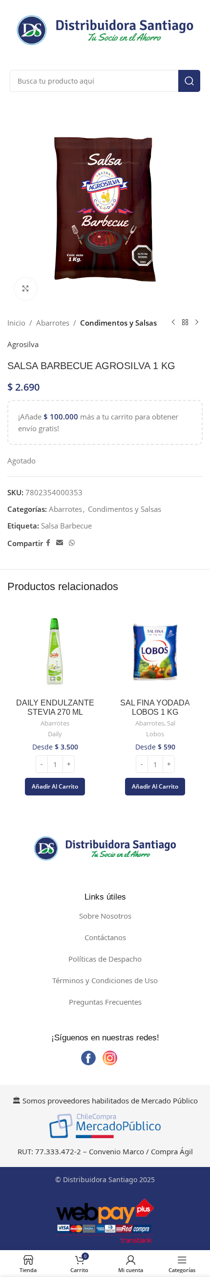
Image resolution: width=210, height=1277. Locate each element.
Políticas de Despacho (105, 959)
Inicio (16, 323)
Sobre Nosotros (105, 916)
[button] (55, 786)
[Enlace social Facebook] (48, 543)
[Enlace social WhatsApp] (72, 543)
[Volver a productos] (185, 323)
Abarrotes (52, 323)
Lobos (155, 734)
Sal (171, 723)
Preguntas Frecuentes (105, 1002)
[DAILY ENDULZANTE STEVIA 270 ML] (55, 652)
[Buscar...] (189, 81)
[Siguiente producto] (197, 323)
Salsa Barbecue (66, 525)
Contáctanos (105, 937)
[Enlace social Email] (59, 543)
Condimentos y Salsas (118, 323)
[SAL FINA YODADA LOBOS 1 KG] (155, 652)
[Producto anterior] (173, 323)
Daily (55, 734)
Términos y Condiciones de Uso (105, 980)
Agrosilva (23, 344)
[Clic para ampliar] (26, 289)
